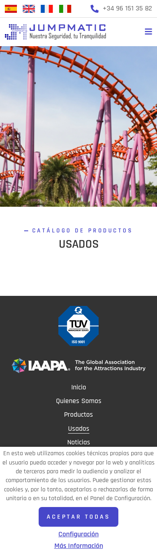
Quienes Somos (78, 401)
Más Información (78, 546)
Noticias (78, 442)
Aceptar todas (78, 516)
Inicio (78, 387)
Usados (78, 428)
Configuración (78, 534)
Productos (78, 414)
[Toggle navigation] (146, 32)
